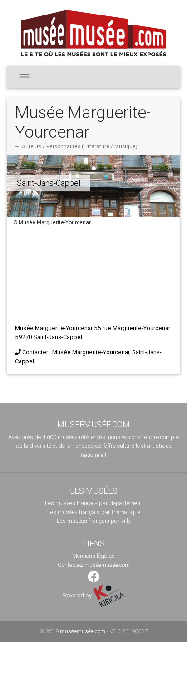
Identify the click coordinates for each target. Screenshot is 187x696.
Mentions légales (93, 556)
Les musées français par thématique (93, 512)
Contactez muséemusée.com (94, 565)
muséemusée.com (82, 631)
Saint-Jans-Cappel (48, 183)
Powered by (77, 595)
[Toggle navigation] (24, 77)
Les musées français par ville (94, 521)
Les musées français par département (93, 503)
